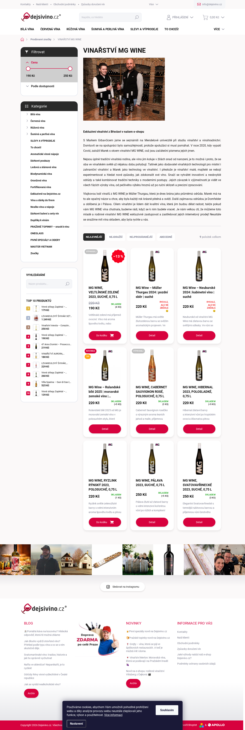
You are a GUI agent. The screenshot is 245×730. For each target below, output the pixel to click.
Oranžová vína (38, 180)
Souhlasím (167, 710)
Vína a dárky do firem (42, 200)
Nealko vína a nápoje (42, 206)
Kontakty (25, 4)
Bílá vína (35, 114)
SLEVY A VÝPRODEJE (42, 140)
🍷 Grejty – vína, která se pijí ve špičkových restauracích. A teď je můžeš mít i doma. (144, 648)
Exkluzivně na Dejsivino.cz (45, 193)
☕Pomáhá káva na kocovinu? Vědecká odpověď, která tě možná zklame (46, 633)
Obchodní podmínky (64, 4)
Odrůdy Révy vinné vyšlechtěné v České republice (45, 676)
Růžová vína (37, 127)
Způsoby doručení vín (93, 4)
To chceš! (35, 147)
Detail (152, 335)
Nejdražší (115, 236)
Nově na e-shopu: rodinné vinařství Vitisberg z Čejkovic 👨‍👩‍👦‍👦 (145, 673)
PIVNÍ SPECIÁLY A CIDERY (45, 240)
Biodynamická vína (41, 173)
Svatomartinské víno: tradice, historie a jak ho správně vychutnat (45, 656)
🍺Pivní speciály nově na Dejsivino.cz (146, 631)
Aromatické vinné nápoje (44, 154)
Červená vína (37, 121)
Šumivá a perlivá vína (42, 134)
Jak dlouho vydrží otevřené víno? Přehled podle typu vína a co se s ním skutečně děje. (44, 645)
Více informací (113, 715)
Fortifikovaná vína (40, 187)
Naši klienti (42, 4)
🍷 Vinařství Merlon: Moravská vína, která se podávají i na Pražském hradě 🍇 (147, 661)
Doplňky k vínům (39, 220)
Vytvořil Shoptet (188, 725)
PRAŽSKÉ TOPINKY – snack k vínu (49, 226)
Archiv (31, 693)
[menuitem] (28, 29)
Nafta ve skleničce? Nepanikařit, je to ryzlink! (44, 666)
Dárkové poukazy (40, 160)
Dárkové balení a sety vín (44, 213)
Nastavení (76, 723)
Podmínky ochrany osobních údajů (196, 663)
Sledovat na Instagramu (125, 586)
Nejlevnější (94, 236)
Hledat (136, 17)
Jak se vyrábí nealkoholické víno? (42, 684)
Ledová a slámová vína (43, 167)
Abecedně (166, 236)
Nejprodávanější (141, 236)
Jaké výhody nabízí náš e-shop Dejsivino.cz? (194, 656)
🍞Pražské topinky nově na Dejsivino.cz (148, 637)
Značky (34, 253)
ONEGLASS (37, 233)
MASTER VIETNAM (41, 246)
